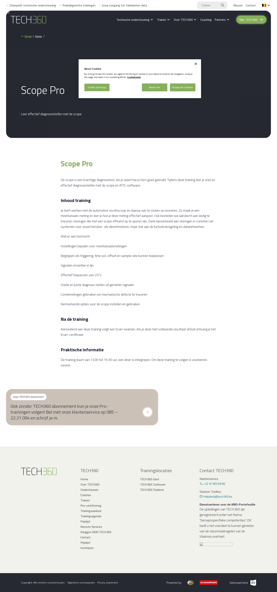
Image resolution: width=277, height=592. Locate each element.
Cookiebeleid (134, 77)
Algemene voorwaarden (81, 582)
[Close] (196, 64)
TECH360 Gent (149, 479)
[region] (140, 78)
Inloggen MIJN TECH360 (95, 532)
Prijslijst (85, 521)
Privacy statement (107, 582)
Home (38, 36)
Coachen (85, 495)
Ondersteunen (89, 489)
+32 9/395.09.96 (214, 483)
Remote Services (91, 526)
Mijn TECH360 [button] (248, 19)
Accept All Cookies (182, 87)
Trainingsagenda (90, 516)
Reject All (154, 87)
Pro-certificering (90, 505)
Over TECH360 (89, 484)
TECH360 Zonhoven (153, 484)
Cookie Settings (97, 87)
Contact (85, 537)
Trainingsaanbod (90, 511)
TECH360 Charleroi (152, 489)
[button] (147, 412)
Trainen (85, 500)
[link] (238, 5)
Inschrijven (87, 548)
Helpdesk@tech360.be (217, 496)
